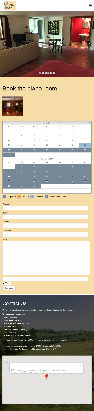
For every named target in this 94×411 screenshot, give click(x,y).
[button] (46, 376)
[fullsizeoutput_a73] (12, 106)
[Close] (80, 366)
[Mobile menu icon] (90, 5)
